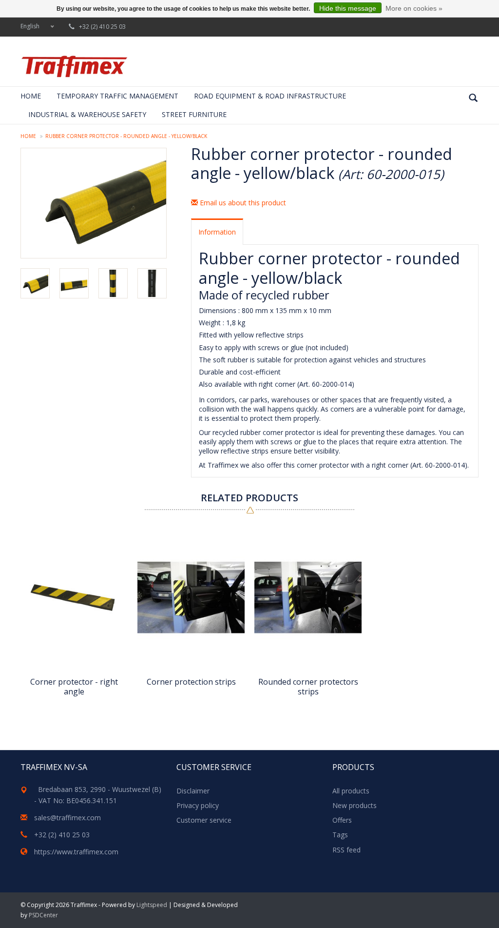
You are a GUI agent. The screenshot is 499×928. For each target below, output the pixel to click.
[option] (74, 613)
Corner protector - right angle (74, 686)
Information (217, 232)
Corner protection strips (191, 682)
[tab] (217, 231)
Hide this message (347, 8)
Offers (342, 820)
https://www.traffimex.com (76, 851)
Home (30, 95)
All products (350, 790)
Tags (340, 834)
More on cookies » (413, 8)
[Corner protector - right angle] (74, 598)
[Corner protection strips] (191, 598)
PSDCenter (43, 915)
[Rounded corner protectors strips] (308, 598)
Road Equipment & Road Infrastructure (270, 95)
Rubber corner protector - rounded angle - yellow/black (126, 136)
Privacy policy (197, 805)
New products (354, 805)
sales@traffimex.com (67, 817)
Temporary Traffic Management (117, 95)
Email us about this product (242, 202)
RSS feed (346, 849)
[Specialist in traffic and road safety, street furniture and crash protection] (74, 66)
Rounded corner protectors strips (308, 686)
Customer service (203, 820)
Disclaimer (193, 790)
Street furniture (194, 114)
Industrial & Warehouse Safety (87, 114)
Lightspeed (151, 905)
